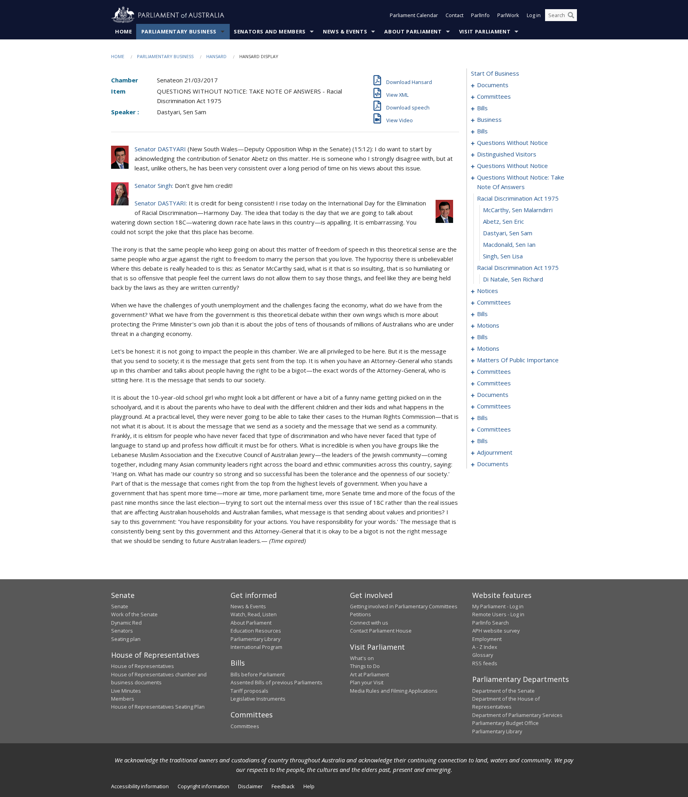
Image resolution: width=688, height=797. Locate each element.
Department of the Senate (503, 690)
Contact (454, 15)
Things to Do (365, 666)
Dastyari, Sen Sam (507, 233)
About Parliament (413, 31)
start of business (495, 73)
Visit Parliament (484, 31)
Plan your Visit (366, 682)
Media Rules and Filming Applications (394, 690)
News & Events (345, 31)
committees (494, 96)
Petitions (360, 614)
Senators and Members (270, 31)
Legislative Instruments (258, 698)
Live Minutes (126, 690)
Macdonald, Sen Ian (509, 244)
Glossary (482, 654)
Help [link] (309, 786)
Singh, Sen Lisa (503, 256)
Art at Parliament (369, 674)
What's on (362, 658)
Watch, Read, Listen (254, 614)
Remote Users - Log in (498, 614)
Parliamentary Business (179, 31)
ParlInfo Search (490, 622)
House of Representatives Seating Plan (158, 706)
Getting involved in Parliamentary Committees (403, 606)
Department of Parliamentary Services (517, 715)
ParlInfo (480, 15)
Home (123, 31)
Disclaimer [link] (250, 786)
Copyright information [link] (203, 786)
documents (492, 85)
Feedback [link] (283, 786)
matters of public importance (518, 360)
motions (488, 325)
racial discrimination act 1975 (518, 198)
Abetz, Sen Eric (503, 221)
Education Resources (256, 630)
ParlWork (508, 15)
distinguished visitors (506, 154)
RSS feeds (484, 663)
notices (487, 291)
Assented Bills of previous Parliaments (276, 682)
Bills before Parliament (258, 674)
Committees (245, 726)
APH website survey (496, 630)
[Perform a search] (571, 15)
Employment (487, 639)
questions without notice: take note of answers (520, 182)
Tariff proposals (249, 690)
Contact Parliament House (381, 630)
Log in (534, 15)
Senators (122, 630)
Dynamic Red (126, 622)
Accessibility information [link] (140, 786)
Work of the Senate (134, 614)
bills (482, 108)
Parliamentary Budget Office (505, 723)
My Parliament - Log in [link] (498, 606)
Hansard (216, 56)
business (489, 119)
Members (122, 698)
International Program (256, 646)
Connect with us (369, 622)
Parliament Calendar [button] (414, 15)
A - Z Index (484, 646)
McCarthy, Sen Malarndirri (518, 210)
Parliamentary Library (255, 639)
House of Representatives (142, 666)
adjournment (494, 452)
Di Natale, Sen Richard (513, 279)
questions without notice (512, 143)
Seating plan (126, 639)
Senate (119, 606)
